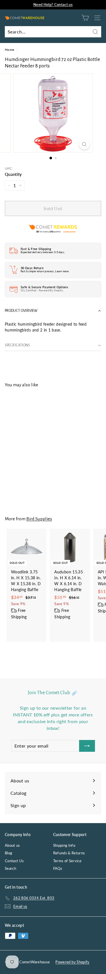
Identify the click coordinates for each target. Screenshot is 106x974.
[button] (53, 311)
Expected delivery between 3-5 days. (43, 252)
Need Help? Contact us (53, 4)
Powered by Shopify (72, 962)
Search (10, 868)
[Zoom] (84, 144)
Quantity (13, 174)
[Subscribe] (87, 746)
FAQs (57, 868)
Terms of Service (67, 861)
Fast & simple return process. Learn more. (45, 271)
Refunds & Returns (69, 853)
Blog (8, 853)
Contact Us (14, 861)
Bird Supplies (39, 518)
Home (9, 49)
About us (12, 845)
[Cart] (85, 18)
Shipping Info (64, 845)
